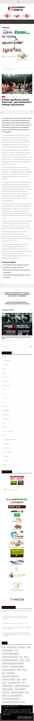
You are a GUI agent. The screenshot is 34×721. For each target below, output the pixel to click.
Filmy (4, 373)
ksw (18, 679)
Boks (3, 96)
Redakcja (19, 96)
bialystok (22, 647)
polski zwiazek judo (15, 695)
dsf (16, 650)
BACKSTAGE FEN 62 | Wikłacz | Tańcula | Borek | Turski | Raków (16, 628)
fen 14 (26, 657)
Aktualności (7, 360)
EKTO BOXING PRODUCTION (10, 657)
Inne (4, 389)
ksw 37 (24, 679)
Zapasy (5, 464)
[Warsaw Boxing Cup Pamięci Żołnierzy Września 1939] (17, 324)
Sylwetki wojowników (9, 439)
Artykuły (6, 364)
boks (28, 647)
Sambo (5, 427)
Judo (4, 393)
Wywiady (5, 460)
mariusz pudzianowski (22, 686)
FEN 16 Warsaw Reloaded (10, 660)
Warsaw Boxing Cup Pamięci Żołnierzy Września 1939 (17, 611)
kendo (25, 669)
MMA (4, 423)
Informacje (6, 385)
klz (4, 673)
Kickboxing (6, 410)
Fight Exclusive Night (17, 666)
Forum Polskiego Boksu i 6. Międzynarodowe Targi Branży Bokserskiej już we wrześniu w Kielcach (16, 635)
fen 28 (27, 660)
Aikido (5, 356)
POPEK (22, 702)
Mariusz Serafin (8, 689)
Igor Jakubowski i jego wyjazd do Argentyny (16, 265)
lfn (23, 682)
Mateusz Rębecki (20, 689)
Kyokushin (6, 419)
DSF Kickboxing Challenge (10, 653)
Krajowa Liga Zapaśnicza (10, 676)
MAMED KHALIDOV (7, 686)
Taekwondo (6, 444)
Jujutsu (5, 398)
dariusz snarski (8, 650)
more (32, 112)
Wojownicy (6, 456)
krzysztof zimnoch (9, 679)
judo (19, 669)
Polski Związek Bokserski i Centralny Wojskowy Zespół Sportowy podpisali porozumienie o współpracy (17, 293)
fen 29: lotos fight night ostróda (13, 663)
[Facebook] (18, 2)
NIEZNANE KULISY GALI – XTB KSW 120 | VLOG (15, 623)
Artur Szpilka (12, 647)
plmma (5, 695)
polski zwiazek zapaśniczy (11, 698)
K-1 (4, 402)
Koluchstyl (6, 414)
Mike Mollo (6, 692)
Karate (5, 406)
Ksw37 (4, 682)
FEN (21, 657)
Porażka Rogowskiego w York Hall (13, 267)
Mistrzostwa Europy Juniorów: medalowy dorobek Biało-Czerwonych (17, 302)
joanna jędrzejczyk (9, 669)
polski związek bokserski (10, 702)
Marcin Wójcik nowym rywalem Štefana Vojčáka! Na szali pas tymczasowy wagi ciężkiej (15, 618)
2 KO (4, 647)
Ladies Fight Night (14, 682)
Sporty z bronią (8, 431)
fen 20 (21, 660)
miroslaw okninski (17, 692)
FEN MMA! (5, 666)
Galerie (5, 377)
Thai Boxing (6, 448)
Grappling (6, 381)
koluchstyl (10, 673)
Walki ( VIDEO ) (7, 452)
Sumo (4, 435)
